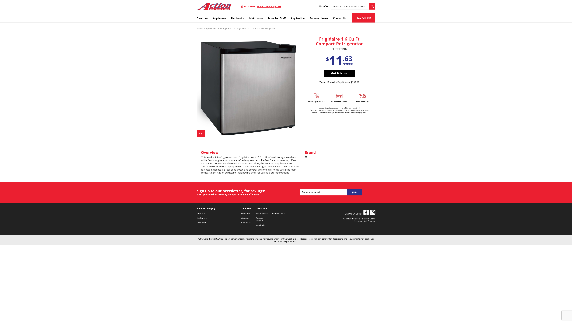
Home (200, 28)
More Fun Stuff (277, 18)
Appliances (219, 18)
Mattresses (256, 18)
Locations (245, 213)
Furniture (202, 18)
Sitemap (358, 221)
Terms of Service (260, 219)
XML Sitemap (369, 221)
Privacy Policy (262, 213)
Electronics (237, 18)
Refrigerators (226, 28)
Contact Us (339, 18)
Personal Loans (319, 18)
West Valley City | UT (269, 6)
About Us (245, 218)
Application (298, 18)
